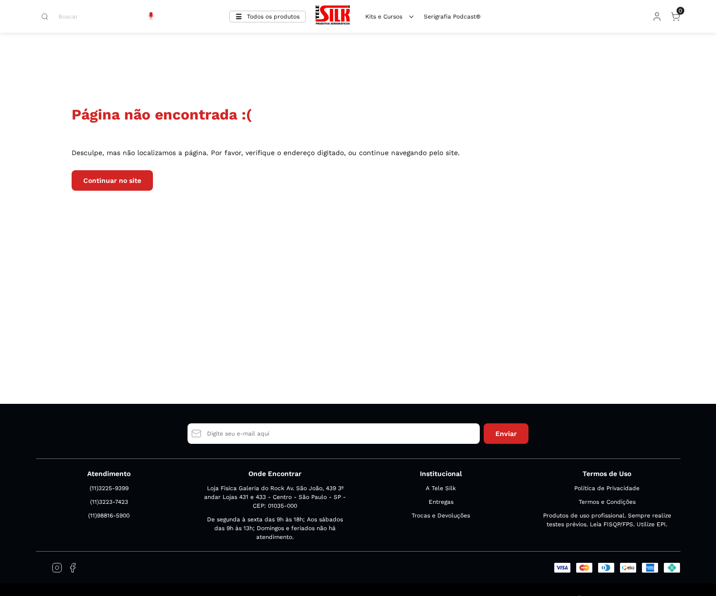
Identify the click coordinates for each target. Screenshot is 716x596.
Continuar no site (112, 180)
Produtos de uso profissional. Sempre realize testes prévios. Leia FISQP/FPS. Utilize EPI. (607, 520)
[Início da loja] (333, 16)
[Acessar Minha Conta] (656, 19)
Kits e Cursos (383, 16)
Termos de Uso (607, 473)
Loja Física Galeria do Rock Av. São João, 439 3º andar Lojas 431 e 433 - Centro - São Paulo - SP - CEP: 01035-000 (275, 497)
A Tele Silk (441, 488)
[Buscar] (49, 16)
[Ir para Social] (41, 567)
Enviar (506, 433)
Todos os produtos (273, 16)
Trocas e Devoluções (441, 515)
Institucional (441, 473)
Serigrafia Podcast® (452, 16)
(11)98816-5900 (109, 515)
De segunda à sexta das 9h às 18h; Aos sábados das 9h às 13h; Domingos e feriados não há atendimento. (275, 528)
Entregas (441, 501)
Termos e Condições (607, 501)
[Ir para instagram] (57, 567)
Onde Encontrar (274, 473)
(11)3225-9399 (109, 488)
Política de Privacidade (607, 488)
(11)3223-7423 (109, 501)
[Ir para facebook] (72, 567)
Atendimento (109, 473)
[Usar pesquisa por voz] (151, 16)
